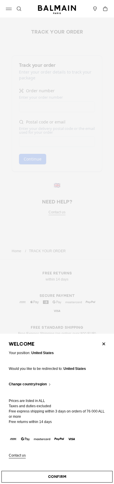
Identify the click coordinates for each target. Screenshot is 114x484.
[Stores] (95, 9)
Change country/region (28, 384)
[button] (19, 9)
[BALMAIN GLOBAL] (57, 9)
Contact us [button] (17, 455)
